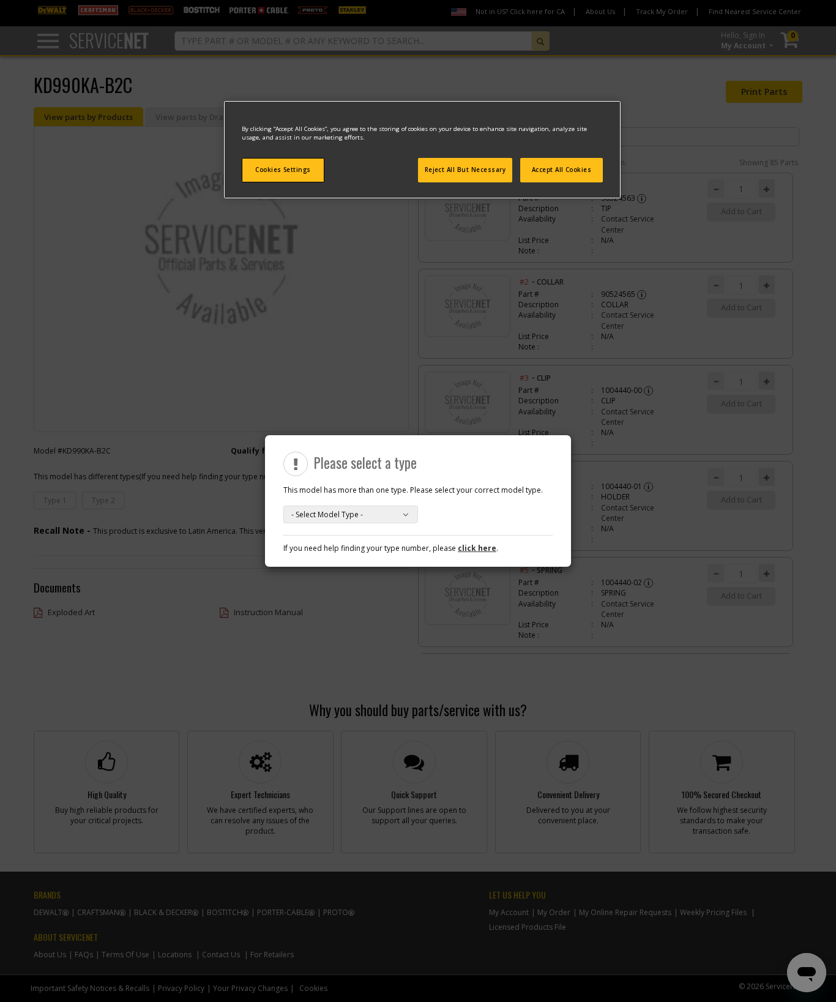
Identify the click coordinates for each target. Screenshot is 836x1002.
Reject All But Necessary (465, 170)
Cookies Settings (283, 170)
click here (477, 548)
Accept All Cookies (562, 170)
